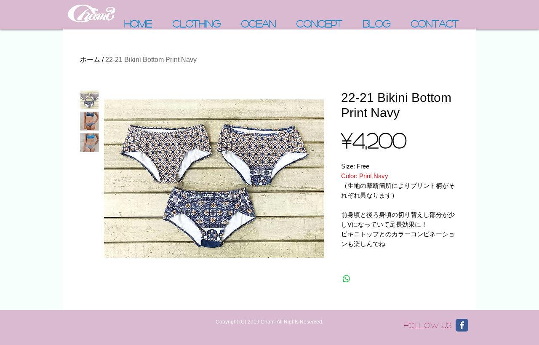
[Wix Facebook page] (462, 325)
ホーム (90, 59)
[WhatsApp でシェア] (347, 279)
